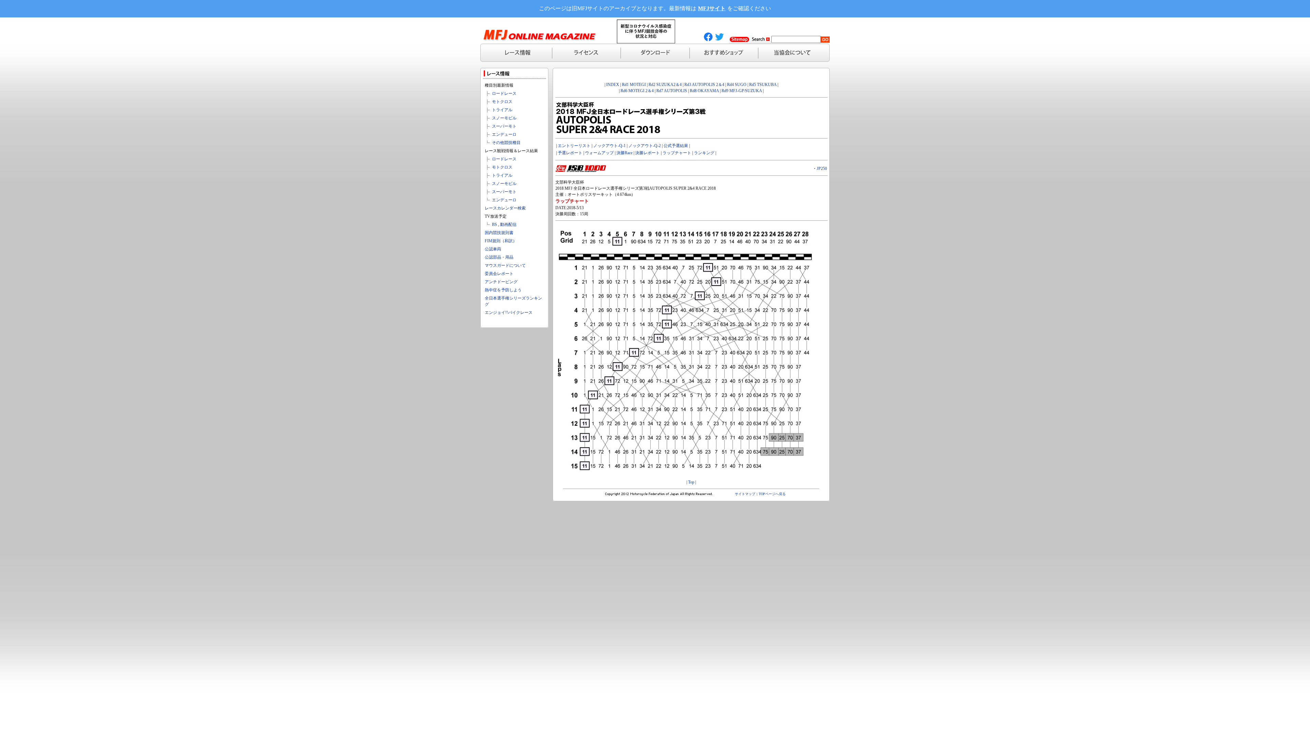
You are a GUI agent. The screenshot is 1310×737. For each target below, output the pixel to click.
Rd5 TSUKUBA (762, 84)
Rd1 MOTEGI (634, 84)
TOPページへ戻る (772, 494)
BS (494, 224)
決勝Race (624, 152)
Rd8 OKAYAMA (704, 90)
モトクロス (502, 101)
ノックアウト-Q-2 (644, 145)
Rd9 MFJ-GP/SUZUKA (742, 90)
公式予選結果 (676, 145)
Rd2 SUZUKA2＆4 (665, 84)
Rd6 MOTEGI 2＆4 (637, 90)
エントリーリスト (574, 145)
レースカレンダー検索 (505, 208)
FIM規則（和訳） (501, 241)
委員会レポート (499, 273)
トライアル (502, 109)
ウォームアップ (599, 152)
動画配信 (508, 224)
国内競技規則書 (499, 232)
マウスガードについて (505, 265)
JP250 (822, 168)
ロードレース (504, 93)
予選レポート (570, 152)
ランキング (704, 152)
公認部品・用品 (499, 257)
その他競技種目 (506, 142)
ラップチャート (677, 152)
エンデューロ (504, 134)
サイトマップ (745, 494)
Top (691, 482)
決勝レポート (647, 152)
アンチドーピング (501, 281)
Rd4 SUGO (736, 84)
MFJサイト (712, 8)
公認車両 (493, 249)
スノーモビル (504, 118)
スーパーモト (504, 126)
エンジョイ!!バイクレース (509, 312)
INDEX (612, 84)
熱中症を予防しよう (503, 290)
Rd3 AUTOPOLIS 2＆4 (704, 84)
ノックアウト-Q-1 (609, 145)
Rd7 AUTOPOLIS (671, 90)
